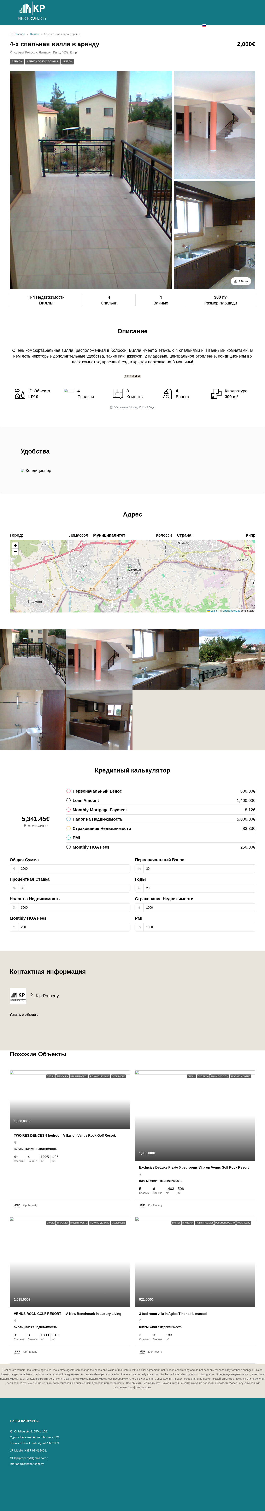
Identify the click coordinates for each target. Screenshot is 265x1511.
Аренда (74, 34)
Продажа (48, 34)
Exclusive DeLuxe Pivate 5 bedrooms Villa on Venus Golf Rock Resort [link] (194, 1167)
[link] (70, 1099)
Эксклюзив (118, 1076)
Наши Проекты (79, 1076)
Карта (169, 34)
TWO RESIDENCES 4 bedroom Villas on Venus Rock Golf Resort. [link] (65, 1135)
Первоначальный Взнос (159, 859)
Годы (140, 879)
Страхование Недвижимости (164, 898)
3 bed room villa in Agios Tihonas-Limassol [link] (173, 1314)
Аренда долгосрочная (42, 61)
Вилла (67, 61)
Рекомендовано (100, 1076)
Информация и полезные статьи (123, 34)
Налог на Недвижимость (35, 898)
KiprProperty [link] (30, 1205)
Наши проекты (19, 34)
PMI (138, 918)
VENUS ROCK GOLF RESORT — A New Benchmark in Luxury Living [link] (67, 1314)
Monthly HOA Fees (28, 918)
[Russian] (204, 25)
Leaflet (214, 610)
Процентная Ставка (29, 879)
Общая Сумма (24, 859)
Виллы (51, 1076)
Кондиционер (38, 470)
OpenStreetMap (231, 610)
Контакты (190, 34)
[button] (132, 570)
